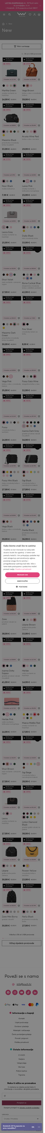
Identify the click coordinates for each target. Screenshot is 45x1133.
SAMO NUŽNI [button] (22, 581)
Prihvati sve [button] (22, 575)
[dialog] (21, 566)
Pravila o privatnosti (23, 569)
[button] (21, 586)
